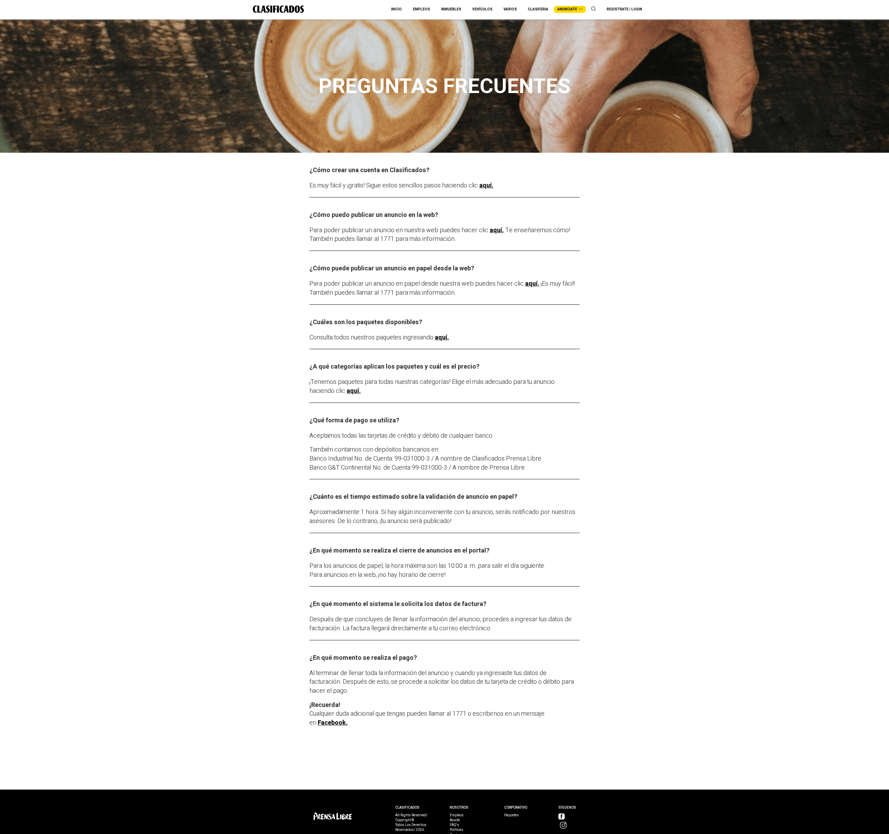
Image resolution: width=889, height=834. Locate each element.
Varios (510, 9)
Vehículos (482, 9)
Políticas (456, 829)
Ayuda (455, 820)
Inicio (396, 9)
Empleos (421, 9)
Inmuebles (451, 9)
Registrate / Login (624, 9)
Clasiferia (538, 9)
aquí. (486, 185)
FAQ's (454, 825)
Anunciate (567, 9)
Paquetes (511, 815)
